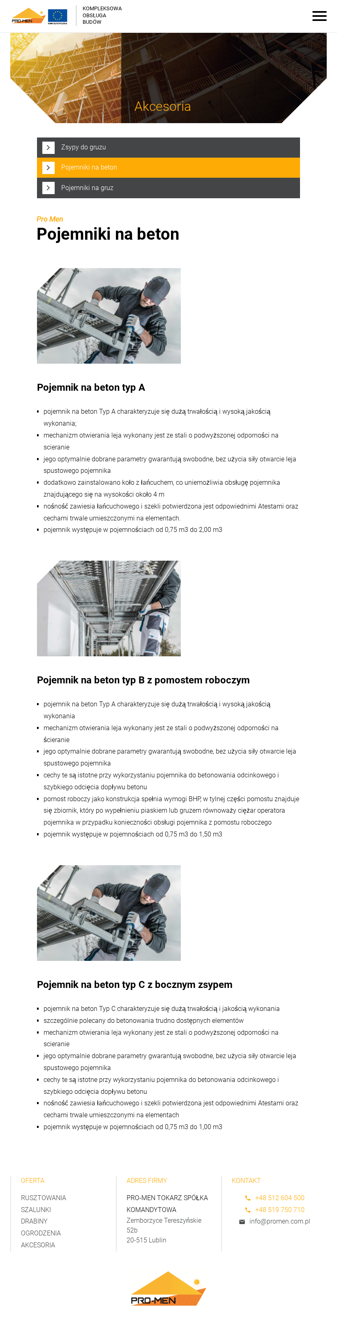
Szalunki (36, 1210)
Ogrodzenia (41, 1233)
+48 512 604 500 (280, 1198)
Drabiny (34, 1221)
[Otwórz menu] (319, 16)
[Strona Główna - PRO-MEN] (28, 15)
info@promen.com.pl (279, 1221)
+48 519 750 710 (280, 1210)
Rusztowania (43, 1198)
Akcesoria (38, 1245)
